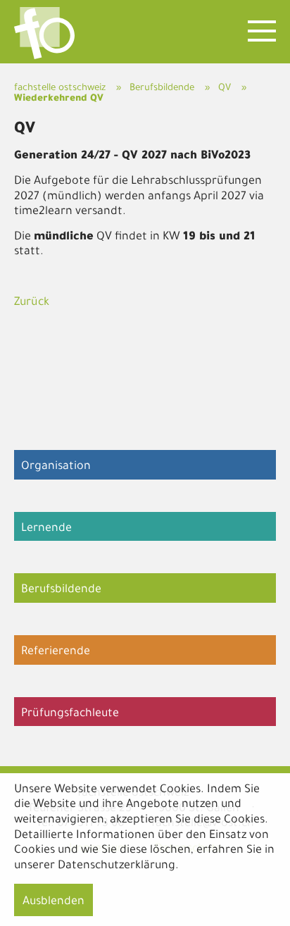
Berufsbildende (162, 88)
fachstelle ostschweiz (60, 88)
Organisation (56, 467)
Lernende (46, 529)
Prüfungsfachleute (70, 714)
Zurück (31, 302)
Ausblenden (53, 902)
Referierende (55, 652)
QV (224, 88)
